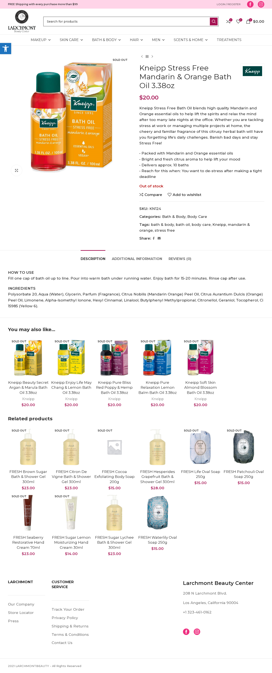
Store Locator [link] (21, 612)
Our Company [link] (21, 604)
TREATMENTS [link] (229, 40)
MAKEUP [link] (38, 40)
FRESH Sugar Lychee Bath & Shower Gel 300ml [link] (114, 542)
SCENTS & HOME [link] (188, 40)
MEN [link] (156, 40)
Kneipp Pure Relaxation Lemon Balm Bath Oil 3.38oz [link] (157, 387)
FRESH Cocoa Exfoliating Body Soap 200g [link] (114, 477)
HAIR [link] (134, 40)
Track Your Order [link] (68, 609)
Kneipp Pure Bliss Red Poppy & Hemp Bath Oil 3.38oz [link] (114, 387)
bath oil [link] (183, 224)
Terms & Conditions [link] (70, 634)
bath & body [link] (162, 224)
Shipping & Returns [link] (70, 626)
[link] (5, 48)
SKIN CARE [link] (69, 40)
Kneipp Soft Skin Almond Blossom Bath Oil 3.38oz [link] (200, 387)
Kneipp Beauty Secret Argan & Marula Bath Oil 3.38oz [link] (28, 387)
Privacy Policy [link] (65, 618)
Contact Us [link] (62, 643)
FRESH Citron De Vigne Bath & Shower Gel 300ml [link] (71, 477)
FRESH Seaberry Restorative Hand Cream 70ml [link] (28, 542)
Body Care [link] (197, 216)
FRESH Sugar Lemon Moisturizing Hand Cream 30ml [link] (71, 542)
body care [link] (201, 224)
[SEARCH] (214, 21)
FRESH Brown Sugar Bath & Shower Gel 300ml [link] (28, 477)
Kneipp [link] (219, 224)
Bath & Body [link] (174, 216)
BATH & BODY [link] (104, 40)
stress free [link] (165, 230)
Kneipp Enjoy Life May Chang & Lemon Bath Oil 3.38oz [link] (71, 387)
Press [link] (13, 621)
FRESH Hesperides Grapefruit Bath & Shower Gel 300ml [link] (157, 477)
